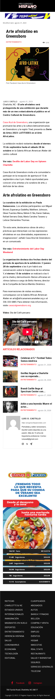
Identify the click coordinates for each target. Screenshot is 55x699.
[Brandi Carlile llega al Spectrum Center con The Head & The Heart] (10, 392)
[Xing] (31, 443)
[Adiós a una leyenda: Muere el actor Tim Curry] (10, 407)
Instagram (38, 682)
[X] (27, 443)
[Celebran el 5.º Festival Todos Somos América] (10, 361)
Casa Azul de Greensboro (15, 122)
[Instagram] (23, 443)
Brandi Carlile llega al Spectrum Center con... (33, 390)
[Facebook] (12, 683)
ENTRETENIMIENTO (14, 42)
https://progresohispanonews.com (34, 423)
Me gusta (45, 551)
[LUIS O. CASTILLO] (13, 430)
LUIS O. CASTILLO (10, 101)
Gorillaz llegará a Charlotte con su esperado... (34, 375)
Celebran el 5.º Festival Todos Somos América (36, 359)
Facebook (20, 682)
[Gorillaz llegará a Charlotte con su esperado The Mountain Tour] (10, 376)
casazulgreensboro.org (20, 305)
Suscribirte (44, 582)
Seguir (47, 557)
